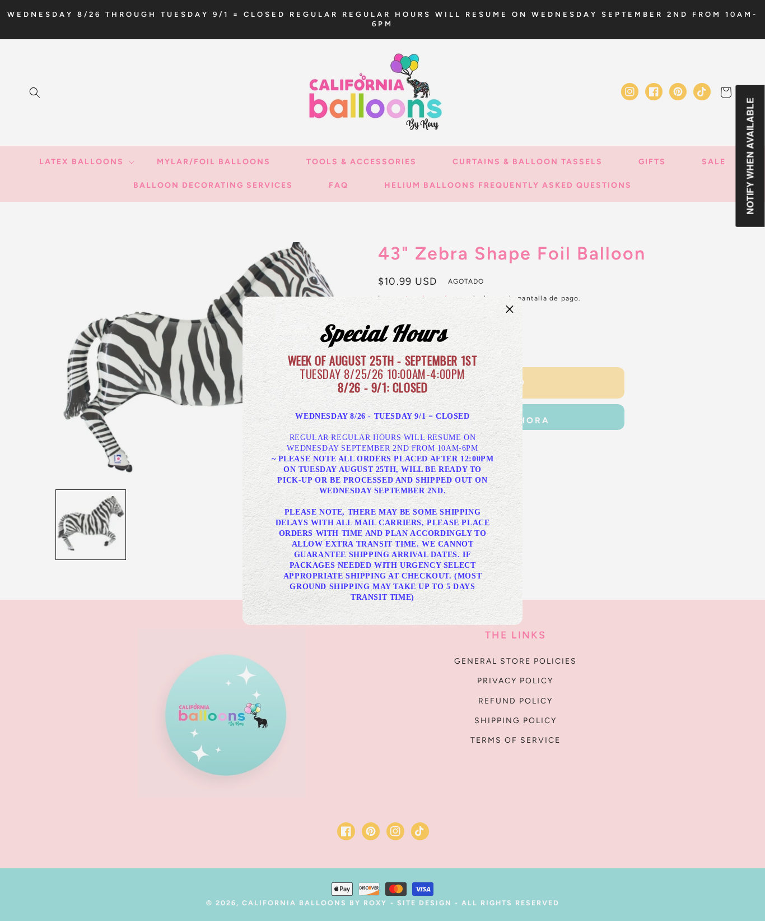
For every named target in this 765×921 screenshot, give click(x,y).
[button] (509, 309)
